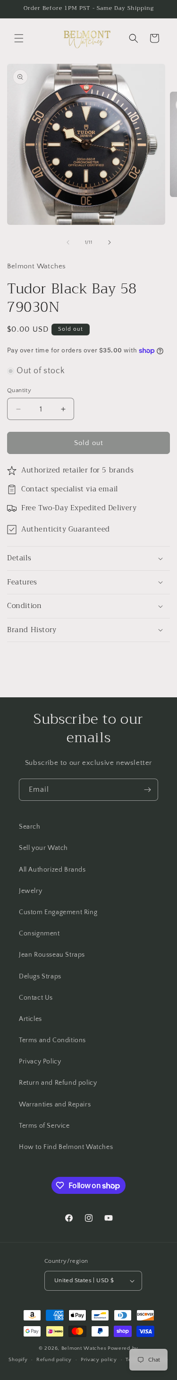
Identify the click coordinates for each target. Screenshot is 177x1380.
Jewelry (30, 891)
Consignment (39, 933)
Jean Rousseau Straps (52, 955)
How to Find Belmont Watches (66, 1147)
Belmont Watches (84, 1348)
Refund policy (54, 1360)
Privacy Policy (40, 1061)
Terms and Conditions (52, 1040)
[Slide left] (68, 242)
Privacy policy (99, 1360)
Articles (30, 1019)
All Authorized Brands (52, 870)
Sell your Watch (43, 848)
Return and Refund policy (58, 1083)
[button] (18, 38)
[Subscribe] (147, 790)
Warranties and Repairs (55, 1104)
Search (30, 827)
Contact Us (36, 998)
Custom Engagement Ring (58, 912)
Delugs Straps (40, 976)
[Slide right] (109, 242)
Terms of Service (44, 1126)
